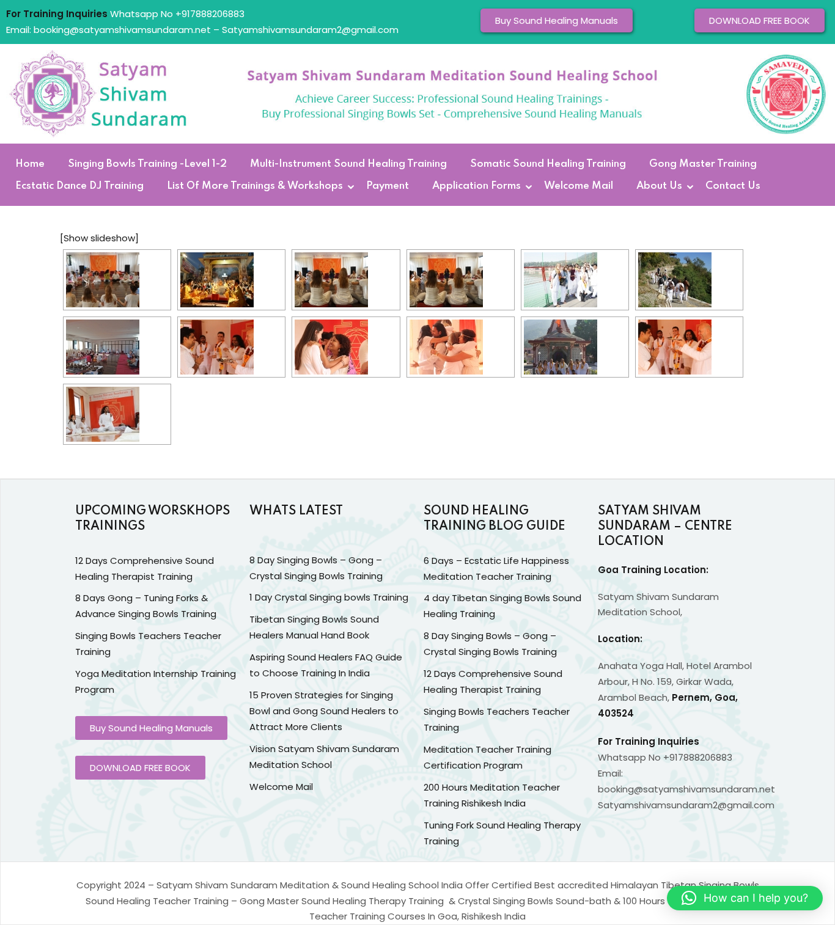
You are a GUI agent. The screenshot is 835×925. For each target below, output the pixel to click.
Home (30, 164)
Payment (387, 186)
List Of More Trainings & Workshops (255, 186)
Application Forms (476, 186)
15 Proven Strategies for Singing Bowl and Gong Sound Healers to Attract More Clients (324, 711)
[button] (745, 898)
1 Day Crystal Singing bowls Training (328, 597)
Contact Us (732, 186)
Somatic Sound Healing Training (548, 164)
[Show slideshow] (99, 238)
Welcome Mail (578, 186)
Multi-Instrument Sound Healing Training (348, 164)
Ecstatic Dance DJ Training (79, 186)
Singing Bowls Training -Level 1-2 (147, 164)
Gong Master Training (703, 164)
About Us (659, 186)
